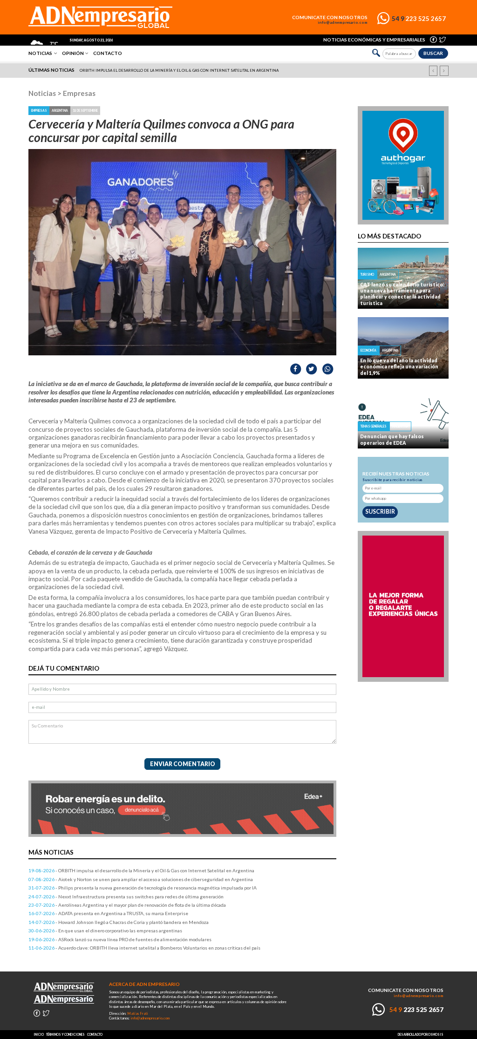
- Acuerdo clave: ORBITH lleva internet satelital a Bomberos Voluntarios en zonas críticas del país (144, 948)
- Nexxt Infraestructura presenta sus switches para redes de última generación (126, 896)
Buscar (433, 53)
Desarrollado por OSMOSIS (420, 1034)
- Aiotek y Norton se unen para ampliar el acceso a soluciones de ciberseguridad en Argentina (140, 879)
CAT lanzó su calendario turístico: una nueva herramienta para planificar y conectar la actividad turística (402, 294)
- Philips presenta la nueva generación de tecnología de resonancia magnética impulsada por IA (142, 887)
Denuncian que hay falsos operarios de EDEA (392, 439)
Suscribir (380, 511)
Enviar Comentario (182, 764)
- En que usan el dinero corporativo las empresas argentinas (105, 930)
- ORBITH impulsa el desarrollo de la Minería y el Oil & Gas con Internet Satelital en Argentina (141, 870)
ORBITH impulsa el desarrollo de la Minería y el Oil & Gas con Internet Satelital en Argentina (179, 70)
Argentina (60, 110)
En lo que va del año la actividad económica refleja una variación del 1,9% (399, 367)
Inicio (39, 1034)
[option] (239, 70)
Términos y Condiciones (65, 1034)
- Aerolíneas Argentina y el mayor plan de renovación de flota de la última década (127, 905)
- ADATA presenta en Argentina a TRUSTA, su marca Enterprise (108, 913)
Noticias (40, 53)
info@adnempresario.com (343, 22)
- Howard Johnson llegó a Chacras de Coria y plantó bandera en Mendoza (118, 922)
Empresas (79, 93)
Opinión (73, 53)
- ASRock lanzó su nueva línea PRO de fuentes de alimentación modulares (119, 939)
